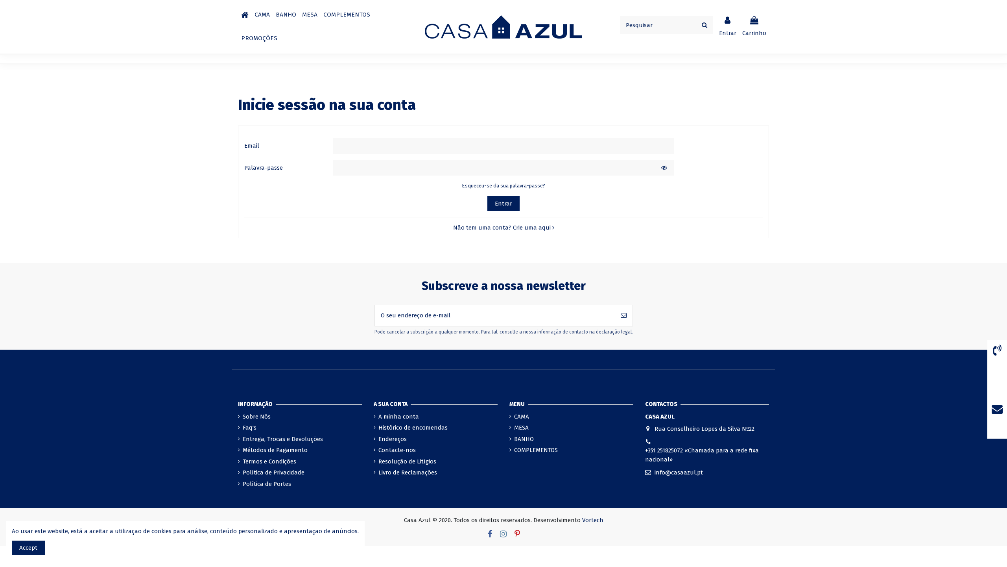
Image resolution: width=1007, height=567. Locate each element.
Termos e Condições (269, 461)
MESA (521, 427)
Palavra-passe (263, 167)
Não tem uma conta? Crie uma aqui (502, 227)
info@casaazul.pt (679, 472)
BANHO (524, 439)
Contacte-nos (397, 450)
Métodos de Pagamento (275, 450)
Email (251, 145)
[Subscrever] (624, 315)
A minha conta (398, 416)
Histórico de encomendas (413, 427)
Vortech (592, 520)
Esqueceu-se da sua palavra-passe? (503, 186)
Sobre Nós (257, 416)
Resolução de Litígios (407, 461)
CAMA (521, 416)
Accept (28, 547)
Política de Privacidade (273, 472)
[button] (262, 15)
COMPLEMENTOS (536, 450)
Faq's (249, 427)
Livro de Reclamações (407, 472)
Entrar (503, 203)
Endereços (392, 439)
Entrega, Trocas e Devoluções (283, 439)
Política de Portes (267, 483)
